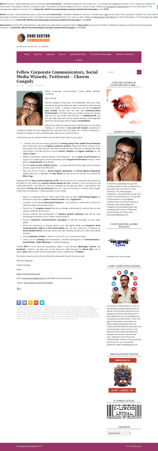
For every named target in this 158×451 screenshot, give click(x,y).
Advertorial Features (41, 307)
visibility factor (36, 319)
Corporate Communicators (51, 311)
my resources (83, 313)
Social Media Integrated (72, 315)
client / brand (27, 309)
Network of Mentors (125, 54)
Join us (62, 54)
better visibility (68, 307)
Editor (62, 311)
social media (60, 315)
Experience (80, 311)
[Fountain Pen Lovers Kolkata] (119, 242)
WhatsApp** (46, 319)
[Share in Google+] (36, 302)
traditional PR (78, 317)
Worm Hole (55, 319)
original (91, 313)
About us (38, 54)
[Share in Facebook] (19, 302)
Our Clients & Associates (100, 54)
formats (19, 313)
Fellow (94, 311)
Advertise (50, 54)
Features (30, 85)
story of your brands (33, 317)
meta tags (75, 313)
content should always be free (89, 309)
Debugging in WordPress (117, 6)
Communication (38, 309)
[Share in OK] (30, 302)
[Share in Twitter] (42, 302)
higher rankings (27, 313)
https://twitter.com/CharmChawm (38, 283)
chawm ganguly (88, 307)
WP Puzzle (137, 446)
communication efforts (51, 309)
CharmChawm (78, 307)
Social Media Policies (87, 315)
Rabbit (36, 315)
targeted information (48, 317)
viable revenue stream (24, 319)
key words (61, 313)
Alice (49, 307)
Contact (79, 60)
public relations (28, 315)
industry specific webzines (41, 313)
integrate (54, 313)
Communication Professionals (69, 309)
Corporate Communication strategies (29, 311)
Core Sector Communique (26, 446)
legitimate (68, 313)
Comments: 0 (39, 85)
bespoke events (57, 307)
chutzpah (20, 309)
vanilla (97, 317)
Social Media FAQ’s (78, 54)
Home (26, 54)
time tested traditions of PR (64, 317)
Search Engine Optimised (47, 315)
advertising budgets (26, 307)
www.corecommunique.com (28, 274)
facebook (88, 311)
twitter (86, 317)
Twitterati (91, 317)
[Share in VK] (24, 302)
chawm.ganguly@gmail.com (34, 278)
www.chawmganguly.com (117, 214)
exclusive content (70, 311)
